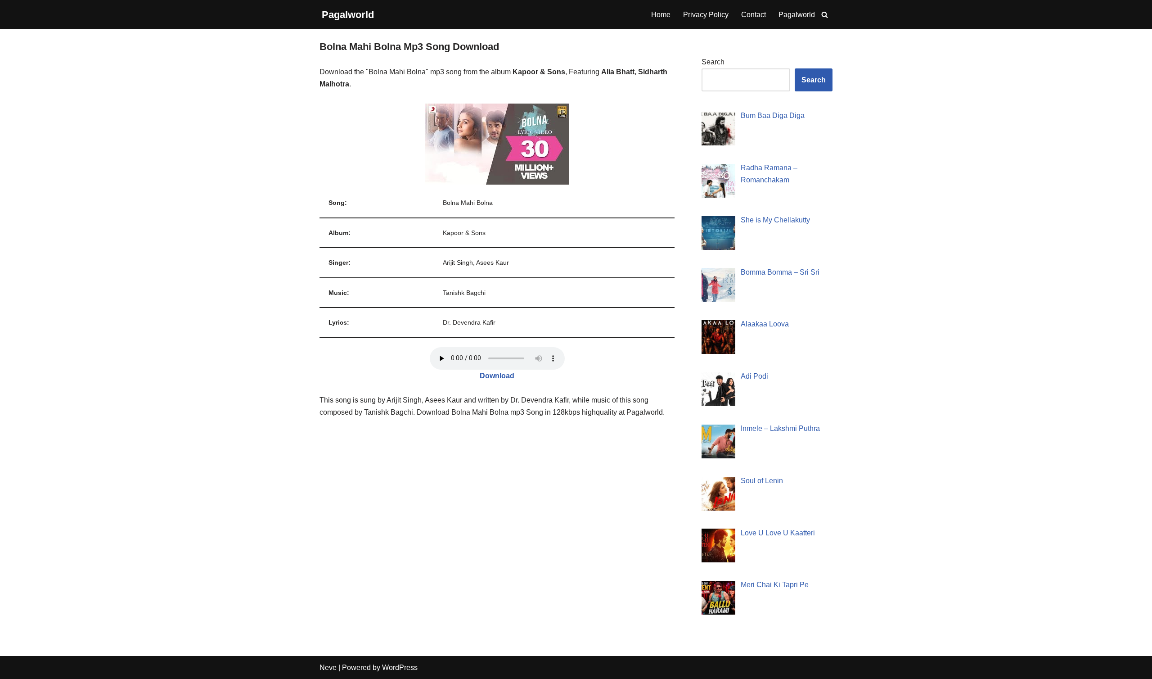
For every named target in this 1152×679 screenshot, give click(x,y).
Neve (328, 667)
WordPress (400, 667)
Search (713, 62)
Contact (753, 14)
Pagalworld (796, 14)
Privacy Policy (706, 14)
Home (660, 14)
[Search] (824, 14)
